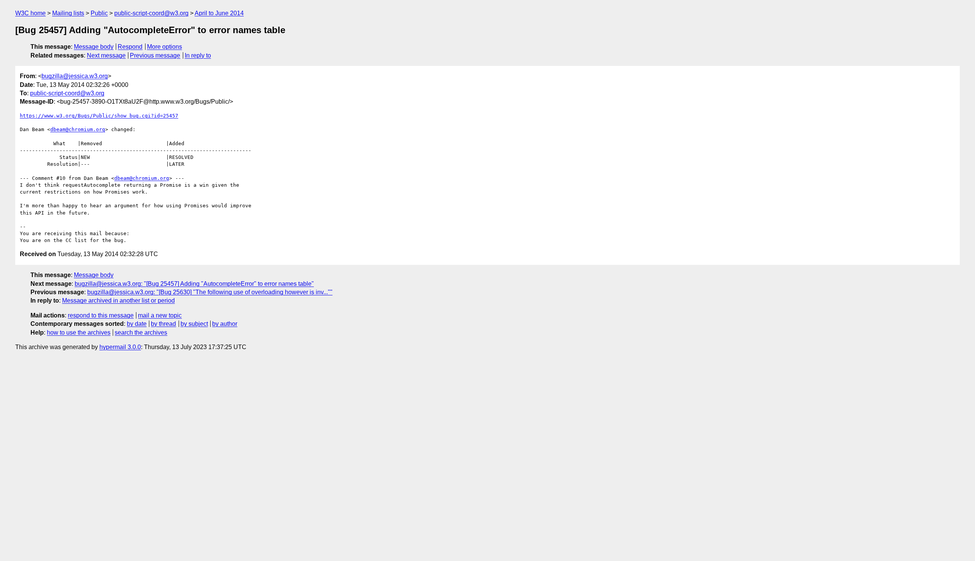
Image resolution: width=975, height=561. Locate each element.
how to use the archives (78, 332)
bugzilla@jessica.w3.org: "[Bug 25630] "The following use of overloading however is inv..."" (209, 292)
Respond (130, 46)
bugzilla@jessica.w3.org (75, 76)
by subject (194, 324)
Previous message (155, 55)
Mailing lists (68, 13)
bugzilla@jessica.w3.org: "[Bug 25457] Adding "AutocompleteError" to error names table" (194, 283)
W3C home (30, 13)
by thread (163, 324)
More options (164, 46)
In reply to (198, 55)
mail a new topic (160, 315)
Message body (93, 46)
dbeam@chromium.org (77, 129)
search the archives (141, 332)
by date (137, 324)
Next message (106, 55)
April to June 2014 (219, 13)
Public (99, 13)
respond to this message (101, 315)
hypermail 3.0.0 (120, 347)
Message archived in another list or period (118, 300)
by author (224, 324)
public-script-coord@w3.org (151, 13)
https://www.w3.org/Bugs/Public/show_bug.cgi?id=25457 (99, 116)
